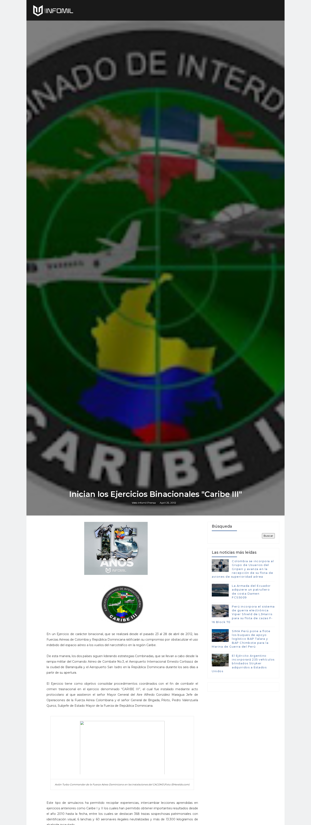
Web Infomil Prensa (144, 502)
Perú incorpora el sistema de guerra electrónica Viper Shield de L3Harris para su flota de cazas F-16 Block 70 (243, 614)
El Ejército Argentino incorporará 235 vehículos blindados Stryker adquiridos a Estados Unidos (243, 663)
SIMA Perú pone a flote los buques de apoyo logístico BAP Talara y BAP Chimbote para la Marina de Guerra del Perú (241, 638)
